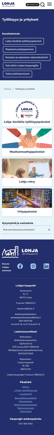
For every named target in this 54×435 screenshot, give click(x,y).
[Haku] (42, 4)
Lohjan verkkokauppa (25, 390)
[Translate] (32, 4)
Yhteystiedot (26, 411)
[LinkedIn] (46, 268)
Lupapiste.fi (25, 394)
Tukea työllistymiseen (17, 73)
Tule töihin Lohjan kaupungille (21, 65)
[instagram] (33, 268)
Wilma (25, 387)
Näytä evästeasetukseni (25, 404)
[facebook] (20, 268)
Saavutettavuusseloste (26, 398)
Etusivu (7, 89)
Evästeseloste (25, 401)
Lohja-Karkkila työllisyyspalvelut (23, 41)
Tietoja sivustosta (25, 408)
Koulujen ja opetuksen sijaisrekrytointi (26, 57)
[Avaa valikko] (49, 4)
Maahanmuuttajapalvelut (19, 49)
